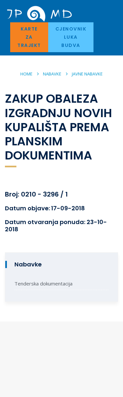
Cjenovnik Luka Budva (71, 37)
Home (26, 74)
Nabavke (52, 74)
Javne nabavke (87, 74)
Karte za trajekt (29, 37)
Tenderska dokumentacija (43, 283)
